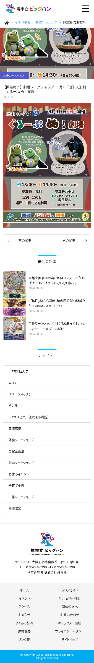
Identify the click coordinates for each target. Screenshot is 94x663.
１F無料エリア (18, 371)
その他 (13, 405)
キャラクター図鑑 (69, 623)
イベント (24, 598)
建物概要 (24, 631)
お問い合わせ (69, 614)
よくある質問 (24, 623)
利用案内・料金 (69, 598)
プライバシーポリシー (69, 631)
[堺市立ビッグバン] (28, 8)
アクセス (24, 606)
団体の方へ (70, 606)
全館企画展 (16, 451)
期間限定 (14, 508)
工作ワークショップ (21, 496)
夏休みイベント (18, 474)
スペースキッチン (20, 394)
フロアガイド (70, 590)
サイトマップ (70, 639)
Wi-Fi (12, 382)
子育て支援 (16, 485)
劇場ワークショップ (21, 462)
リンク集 (24, 639)
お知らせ (24, 614)
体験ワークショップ (21, 439)
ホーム (24, 590)
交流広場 (14, 428)
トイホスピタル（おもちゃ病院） (28, 417)
